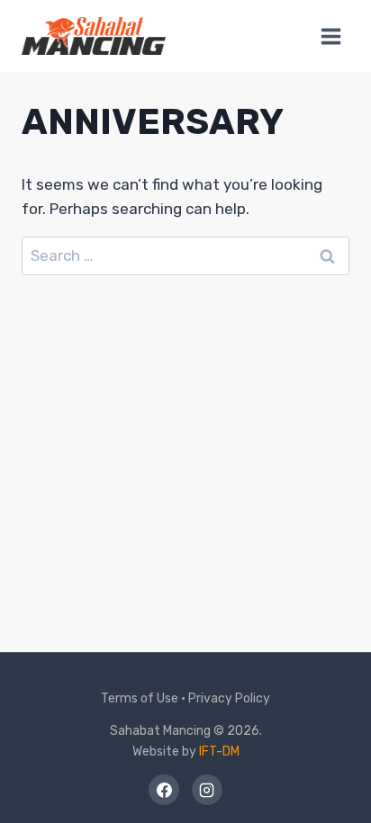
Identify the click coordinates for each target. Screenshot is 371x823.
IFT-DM (219, 751)
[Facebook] (164, 789)
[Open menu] (330, 36)
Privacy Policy (229, 698)
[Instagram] (207, 789)
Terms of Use (139, 698)
